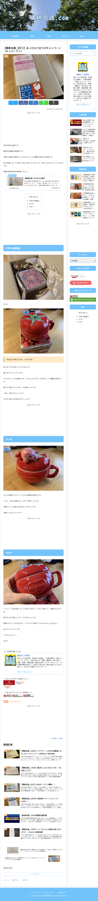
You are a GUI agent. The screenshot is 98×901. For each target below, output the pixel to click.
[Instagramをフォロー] (24, 672)
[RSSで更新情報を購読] (30, 672)
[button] (54, 103)
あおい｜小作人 (23, 655)
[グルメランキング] (17, 695)
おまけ (31, 206)
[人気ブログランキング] (7, 695)
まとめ (31, 204)
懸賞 (6, 701)
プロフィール (37, 892)
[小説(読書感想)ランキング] (28, 695)
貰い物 (19, 701)
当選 (12, 701)
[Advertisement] (33, 127)
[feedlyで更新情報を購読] (27, 672)
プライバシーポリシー (49, 892)
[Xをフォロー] (21, 672)
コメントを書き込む (33, 874)
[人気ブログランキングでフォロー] (83, 299)
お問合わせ (61, 892)
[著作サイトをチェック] (18, 672)
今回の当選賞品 (34, 201)
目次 (31, 196)
